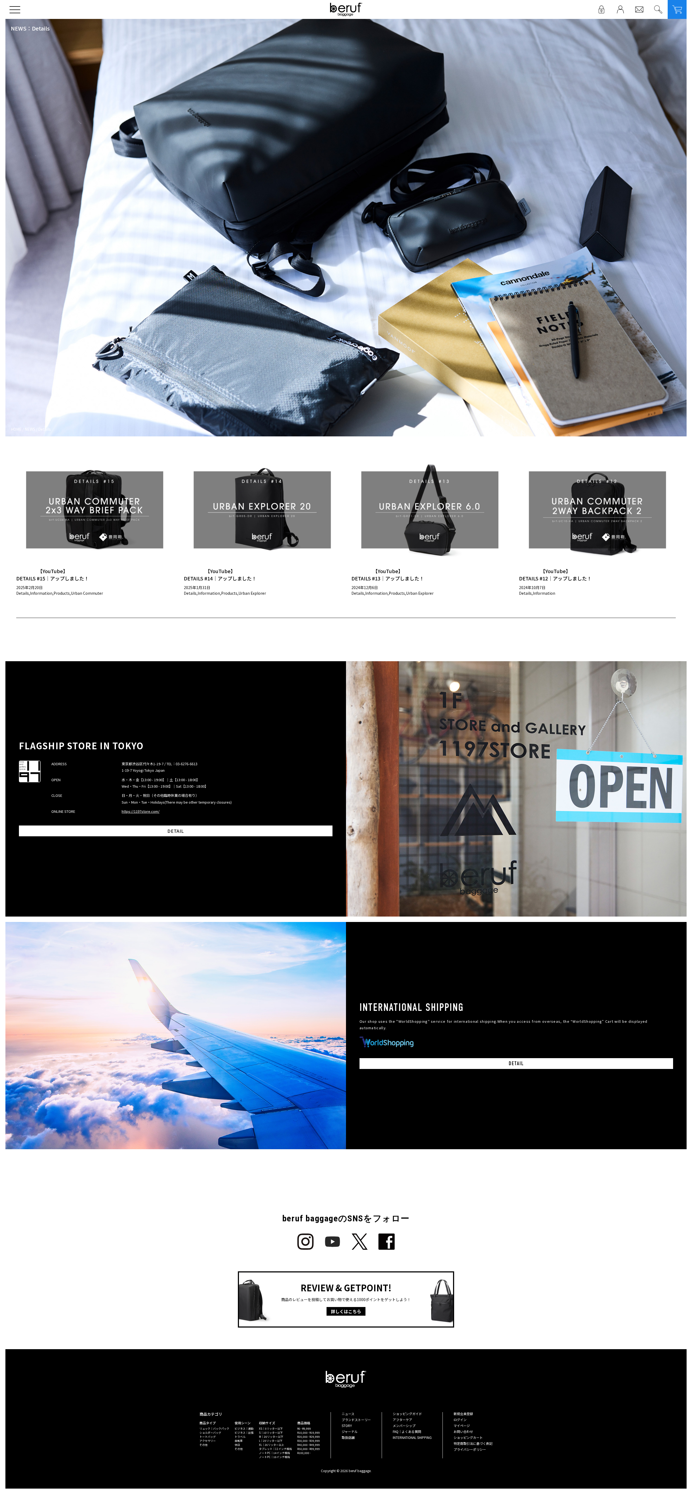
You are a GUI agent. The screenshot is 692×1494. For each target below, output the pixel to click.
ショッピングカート (468, 1437)
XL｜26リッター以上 (271, 1445)
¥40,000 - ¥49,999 (308, 1445)
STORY (347, 1425)
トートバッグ (207, 1437)
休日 (237, 1445)
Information (41, 593)
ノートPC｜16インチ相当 (274, 1457)
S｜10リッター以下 (271, 1433)
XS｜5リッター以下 (271, 1428)
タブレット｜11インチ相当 (275, 1449)
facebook (386, 1242)
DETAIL (175, 831)
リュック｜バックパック (214, 1428)
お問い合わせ (463, 1431)
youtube (332, 1242)
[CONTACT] (639, 9)
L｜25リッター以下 (270, 1441)
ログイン (460, 1419)
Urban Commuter (87, 593)
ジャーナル (350, 1431)
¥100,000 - (304, 1453)
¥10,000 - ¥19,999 (308, 1433)
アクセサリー (207, 1441)
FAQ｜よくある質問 (407, 1431)
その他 (203, 1445)
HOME (16, 429)
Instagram (305, 1242)
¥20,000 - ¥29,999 (308, 1437)
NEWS (30, 429)
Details (22, 593)
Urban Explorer (252, 593)
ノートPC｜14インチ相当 (274, 1453)
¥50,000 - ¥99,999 (308, 1449)
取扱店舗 (348, 1437)
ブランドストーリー (356, 1419)
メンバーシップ (404, 1425)
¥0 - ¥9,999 (304, 1428)
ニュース (348, 1413)
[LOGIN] (601, 9)
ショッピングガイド (407, 1413)
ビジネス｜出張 (244, 1433)
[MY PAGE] (620, 9)
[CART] (677, 9)
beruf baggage (346, 9)
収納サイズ (267, 1423)
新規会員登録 (463, 1413)
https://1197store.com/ (140, 811)
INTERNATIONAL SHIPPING (412, 1437)
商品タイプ (207, 1423)
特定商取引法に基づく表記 (473, 1443)
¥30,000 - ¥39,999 (308, 1441)
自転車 (239, 1441)
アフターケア (402, 1419)
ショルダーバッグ (210, 1433)
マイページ (462, 1425)
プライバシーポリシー (470, 1449)
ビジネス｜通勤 (244, 1428)
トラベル (240, 1437)
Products (62, 593)
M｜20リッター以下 (271, 1437)
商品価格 (303, 1423)
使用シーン (243, 1423)
